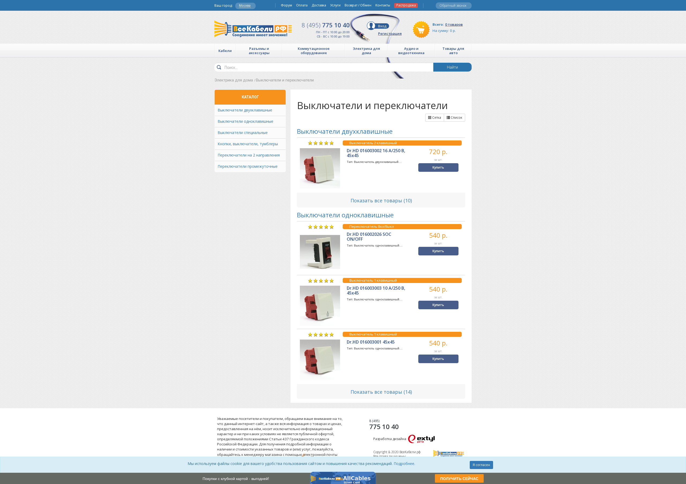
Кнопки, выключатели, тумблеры (248, 143)
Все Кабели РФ (253, 28)
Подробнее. (404, 463)
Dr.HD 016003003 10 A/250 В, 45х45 (376, 290)
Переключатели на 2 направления (249, 155)
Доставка (319, 5)
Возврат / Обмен (358, 5)
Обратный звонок (453, 5)
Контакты (382, 5)
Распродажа (406, 5)
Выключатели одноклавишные (245, 121)
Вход (382, 26)
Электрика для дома (233, 80)
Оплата (302, 5)
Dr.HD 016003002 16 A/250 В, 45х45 (376, 153)
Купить (438, 167)
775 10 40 (326, 25)
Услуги (335, 5)
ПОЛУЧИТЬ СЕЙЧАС (459, 478)
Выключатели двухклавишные (245, 110)
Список (456, 117)
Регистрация (390, 33)
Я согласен (481, 465)
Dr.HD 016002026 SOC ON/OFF (369, 236)
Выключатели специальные (243, 132)
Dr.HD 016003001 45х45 (371, 342)
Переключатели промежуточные (248, 166)
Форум (286, 5)
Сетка (436, 117)
